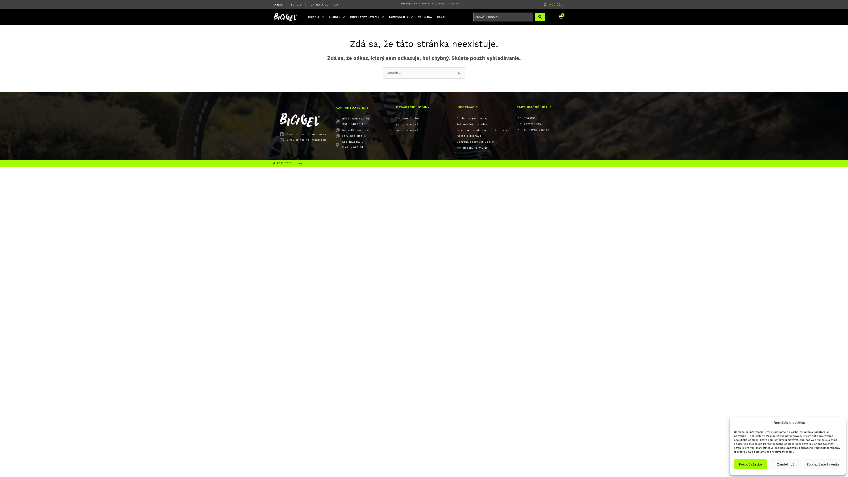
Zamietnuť (785, 464)
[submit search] (540, 17)
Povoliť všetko (750, 464)
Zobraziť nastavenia (822, 464)
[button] (316, 17)
